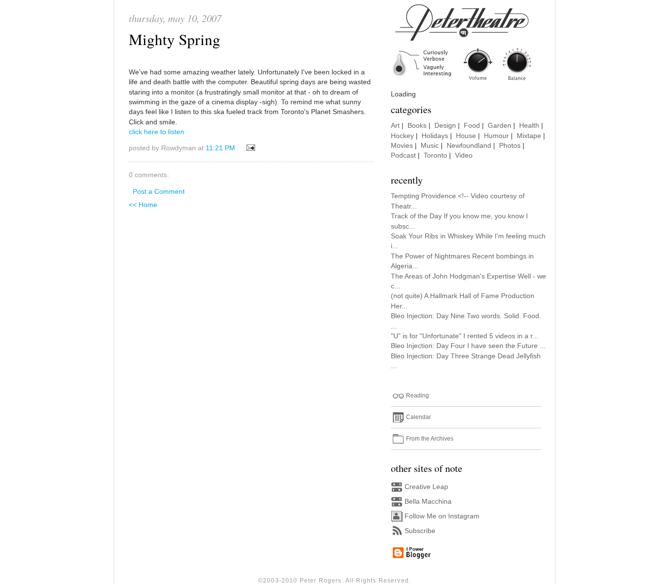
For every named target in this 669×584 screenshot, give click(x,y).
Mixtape (529, 136)
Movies (402, 145)
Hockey (402, 136)
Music (430, 145)
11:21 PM (220, 148)
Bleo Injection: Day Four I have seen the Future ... (468, 346)
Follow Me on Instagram (442, 516)
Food (472, 125)
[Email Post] (249, 148)
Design (445, 125)
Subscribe (420, 531)
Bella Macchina (428, 501)
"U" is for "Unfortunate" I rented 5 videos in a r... (464, 336)
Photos (510, 145)
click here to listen (156, 132)
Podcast (403, 155)
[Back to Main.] (469, 81)
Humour (496, 136)
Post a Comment (159, 191)
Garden (499, 125)
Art (395, 125)
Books (417, 125)
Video (464, 155)
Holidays (435, 136)
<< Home (143, 205)
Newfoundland (469, 145)
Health (529, 125)
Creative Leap (426, 487)
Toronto (435, 155)
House (466, 136)
